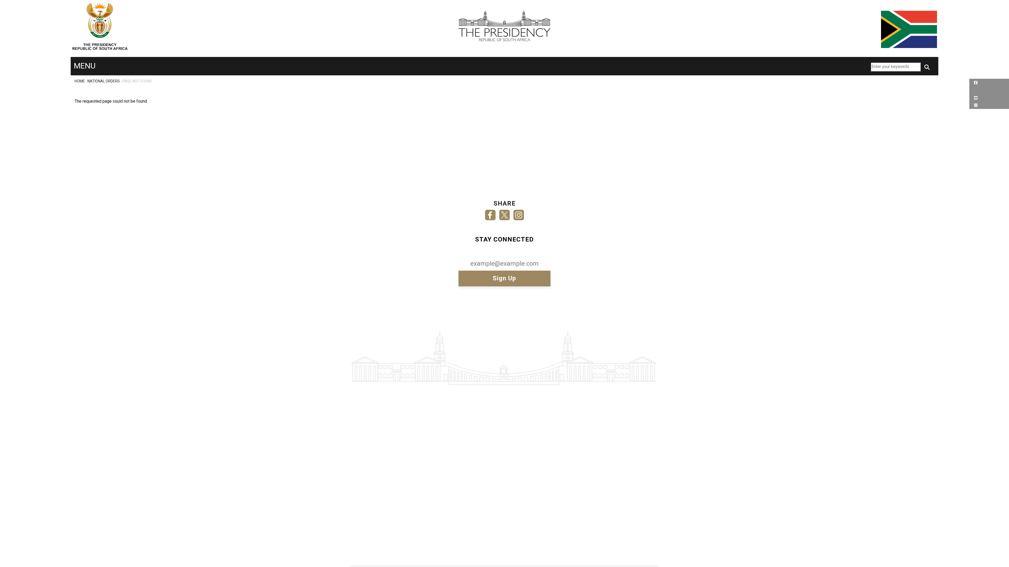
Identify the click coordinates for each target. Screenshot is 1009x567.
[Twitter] (504, 213)
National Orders (103, 81)
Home (80, 81)
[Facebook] (490, 213)
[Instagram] (518, 213)
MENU (85, 65)
